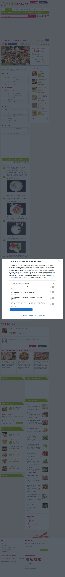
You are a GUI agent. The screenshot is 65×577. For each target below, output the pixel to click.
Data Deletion (23, 315)
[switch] (52, 287)
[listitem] (32, 283)
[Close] (59, 261)
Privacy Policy (41, 315)
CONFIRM (21, 309)
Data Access (32, 315)
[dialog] (32, 288)
